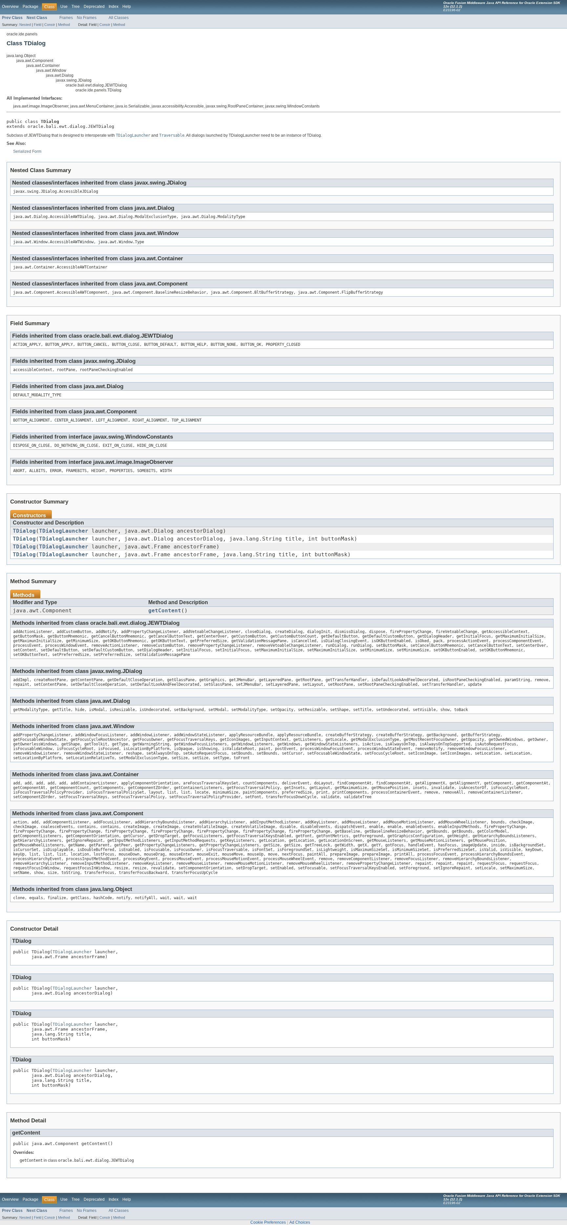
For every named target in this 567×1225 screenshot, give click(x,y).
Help (126, 6)
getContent (164, 611)
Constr (49, 25)
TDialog (24, 531)
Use (64, 6)
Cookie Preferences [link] (268, 1222)
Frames (66, 17)
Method (64, 25)
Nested (25, 25)
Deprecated (94, 6)
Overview (10, 6)
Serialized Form (27, 151)
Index (113, 6)
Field (37, 25)
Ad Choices (299, 1222)
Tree (76, 6)
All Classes (119, 17)
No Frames (86, 17)
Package (30, 6)
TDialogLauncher (63, 531)
